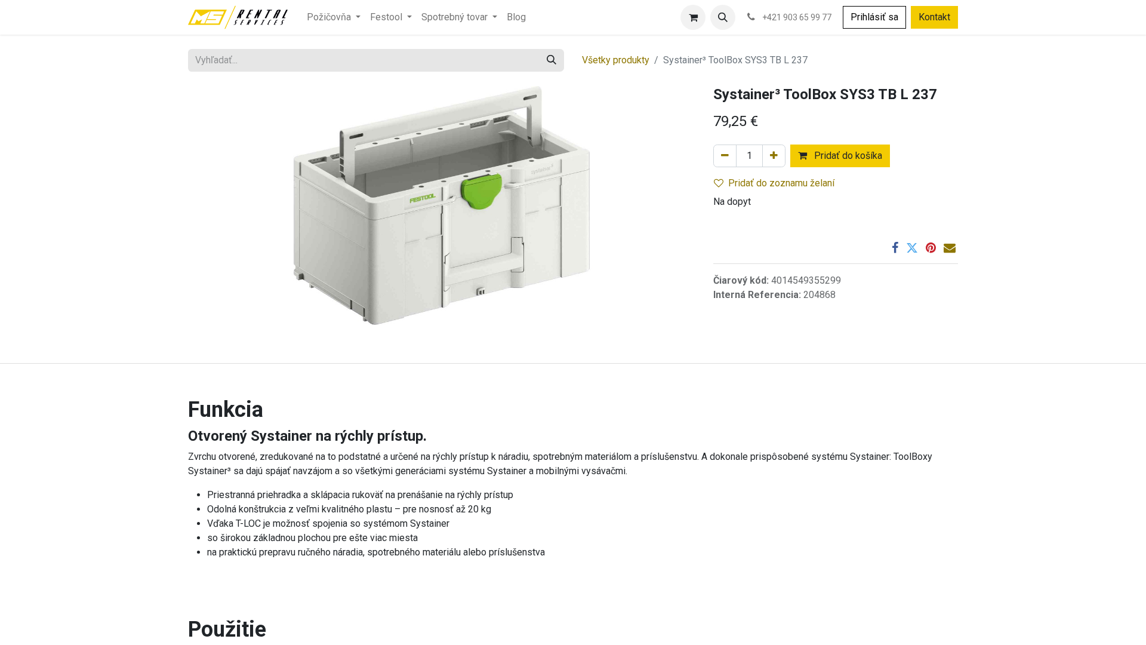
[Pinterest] (931, 248)
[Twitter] (912, 248)
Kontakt (934, 17)
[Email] (950, 248)
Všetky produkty (615, 60)
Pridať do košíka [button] (847, 155)
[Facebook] (895, 248)
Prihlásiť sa (874, 17)
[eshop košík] (693, 17)
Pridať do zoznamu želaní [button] (781, 183)
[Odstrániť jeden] (725, 156)
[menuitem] (333, 17)
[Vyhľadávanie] (551, 60)
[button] (722, 17)
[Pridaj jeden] (773, 156)
